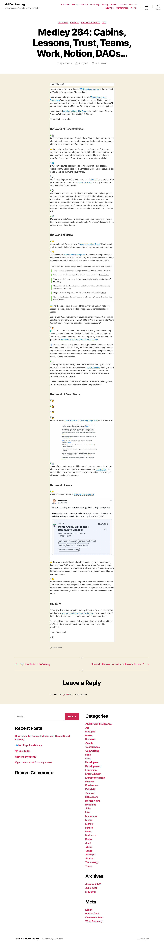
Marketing (94, 4)
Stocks (89, 858)
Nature (89, 827)
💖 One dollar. (23, 751)
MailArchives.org (14, 4)
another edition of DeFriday (75, 111)
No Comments (101, 63)
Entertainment (93, 774)
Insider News (92, 800)
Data (87, 758)
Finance (114, 4)
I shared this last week (84, 494)
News (133, 8)
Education (91, 770)
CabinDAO (93, 179)
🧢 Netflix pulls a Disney (28, 745)
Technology (92, 862)
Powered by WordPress (52, 939)
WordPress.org (93, 921)
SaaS (88, 843)
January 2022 (93, 884)
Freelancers (92, 785)
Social (88, 846)
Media (88, 820)
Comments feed (94, 917)
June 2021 (91, 888)
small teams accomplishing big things (81, 420)
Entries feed (92, 913)
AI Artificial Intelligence (98, 724)
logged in (65, 694)
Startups (110, 8)
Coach (124, 4)
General (132, 4)
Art (87, 727)
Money (105, 4)
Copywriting (92, 750)
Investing (90, 804)
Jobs (88, 808)
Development (92, 766)
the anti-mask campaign (74, 255)
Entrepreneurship (80, 4)
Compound (101, 469)
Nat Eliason (57, 648)
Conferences (122, 8)
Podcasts (90, 835)
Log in (88, 909)
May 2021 (90, 891)
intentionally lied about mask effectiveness (79, 340)
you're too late (93, 367)
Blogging (63, 22)
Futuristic (90, 789)
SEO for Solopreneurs (89, 89)
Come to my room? (25, 756)
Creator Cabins (84, 182)
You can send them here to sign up (77, 613)
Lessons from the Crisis (89, 244)
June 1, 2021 (83, 63)
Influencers (91, 797)
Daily (88, 754)
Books (88, 735)
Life (104, 22)
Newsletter (67, 63)
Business (65, 4)
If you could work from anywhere (33, 762)
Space (88, 850)
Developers (91, 762)
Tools (88, 866)
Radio (88, 839)
